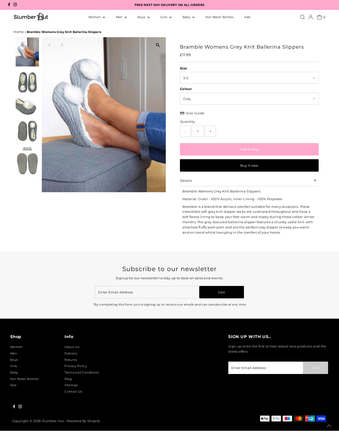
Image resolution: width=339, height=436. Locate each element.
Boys (141, 17)
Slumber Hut (53, 421)
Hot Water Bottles (219, 17)
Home (18, 32)
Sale (247, 17)
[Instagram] (15, 5)
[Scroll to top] (329, 426)
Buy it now (249, 165)
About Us (72, 347)
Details (186, 181)
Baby (186, 17)
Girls (164, 17)
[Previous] (49, 45)
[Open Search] (302, 17)
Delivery (71, 353)
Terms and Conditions (82, 372)
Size (183, 68)
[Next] (62, 45)
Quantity (187, 122)
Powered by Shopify (83, 421)
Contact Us (73, 391)
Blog (68, 379)
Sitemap (71, 385)
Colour (186, 89)
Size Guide (195, 113)
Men (119, 17)
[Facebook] (9, 5)
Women (95, 17)
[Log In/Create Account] (310, 17)
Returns (71, 360)
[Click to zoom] (157, 45)
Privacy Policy (76, 366)
